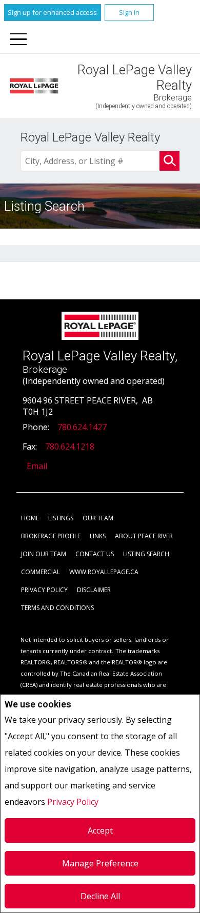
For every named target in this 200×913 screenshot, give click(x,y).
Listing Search (146, 554)
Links (98, 536)
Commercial (40, 571)
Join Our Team (43, 554)
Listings (60, 518)
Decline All (100, 896)
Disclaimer (94, 589)
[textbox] (90, 161)
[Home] (34, 85)
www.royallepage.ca (103, 571)
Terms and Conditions (57, 607)
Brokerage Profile (51, 536)
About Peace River (144, 536)
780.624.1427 (82, 427)
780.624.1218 (69, 446)
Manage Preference (100, 863)
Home (30, 518)
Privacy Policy (72, 801)
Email (37, 466)
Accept (100, 830)
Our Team (98, 518)
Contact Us (94, 554)
